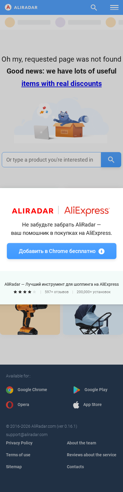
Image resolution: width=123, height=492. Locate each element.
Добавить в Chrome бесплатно (57, 251)
